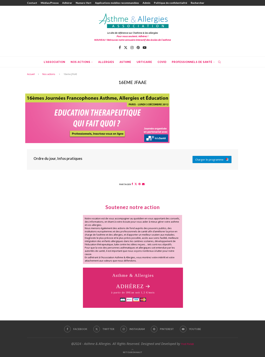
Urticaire (144, 62)
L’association (54, 62)
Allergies (106, 62)
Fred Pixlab (187, 344)
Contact (32, 2)
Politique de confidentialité (170, 2)
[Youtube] (144, 47)
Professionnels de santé (192, 62)
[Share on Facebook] (132, 184)
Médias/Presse (50, 2)
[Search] (219, 62)
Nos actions (80, 62)
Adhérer (67, 2)
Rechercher (197, 2)
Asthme (125, 62)
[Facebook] (120, 47)
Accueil (31, 74)
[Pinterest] (138, 47)
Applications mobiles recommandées (117, 2)
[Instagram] (132, 47)
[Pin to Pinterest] (139, 184)
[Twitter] (125, 47)
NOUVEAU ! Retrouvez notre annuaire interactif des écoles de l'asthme (132, 40)
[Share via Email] (143, 184)
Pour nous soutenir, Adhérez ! (132, 36)
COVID (162, 62)
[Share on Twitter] (135, 184)
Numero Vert (83, 2)
